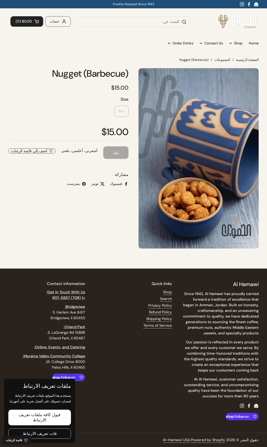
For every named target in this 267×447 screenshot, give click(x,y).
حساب (54, 21)
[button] (26, 21)
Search (166, 298)
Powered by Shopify (208, 439)
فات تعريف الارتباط (40, 433)
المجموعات (222, 60)
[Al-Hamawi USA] (237, 22)
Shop (167, 292)
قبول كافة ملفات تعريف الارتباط (39, 417)
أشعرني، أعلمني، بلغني (79, 150)
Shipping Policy (159, 318)
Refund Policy (160, 312)
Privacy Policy (160, 305)
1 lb (121, 111)
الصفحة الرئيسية (247, 60)
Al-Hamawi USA (176, 439)
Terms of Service (157, 325)
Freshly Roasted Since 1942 (133, 4)
